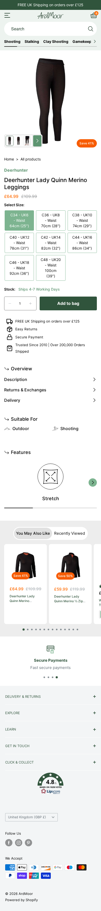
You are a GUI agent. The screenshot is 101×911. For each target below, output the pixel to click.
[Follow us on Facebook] (8, 842)
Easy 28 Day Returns (50, 5)
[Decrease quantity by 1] (9, 303)
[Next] (90, 587)
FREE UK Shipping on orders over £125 (47, 321)
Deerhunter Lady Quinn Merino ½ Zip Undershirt (68, 601)
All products (30, 159)
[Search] (91, 29)
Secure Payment (29, 337)
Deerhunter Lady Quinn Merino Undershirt (22, 601)
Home (9, 159)
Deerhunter (16, 170)
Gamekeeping (85, 41)
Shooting (12, 41)
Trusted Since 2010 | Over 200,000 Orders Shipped (50, 348)
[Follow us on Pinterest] (28, 842)
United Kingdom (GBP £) (27, 817)
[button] (50, 785)
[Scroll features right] (93, 482)
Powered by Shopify (21, 900)
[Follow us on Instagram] (18, 842)
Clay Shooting (55, 41)
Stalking (32, 41)
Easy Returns (26, 329)
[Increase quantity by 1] (30, 303)
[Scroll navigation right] (94, 41)
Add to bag (68, 303)
